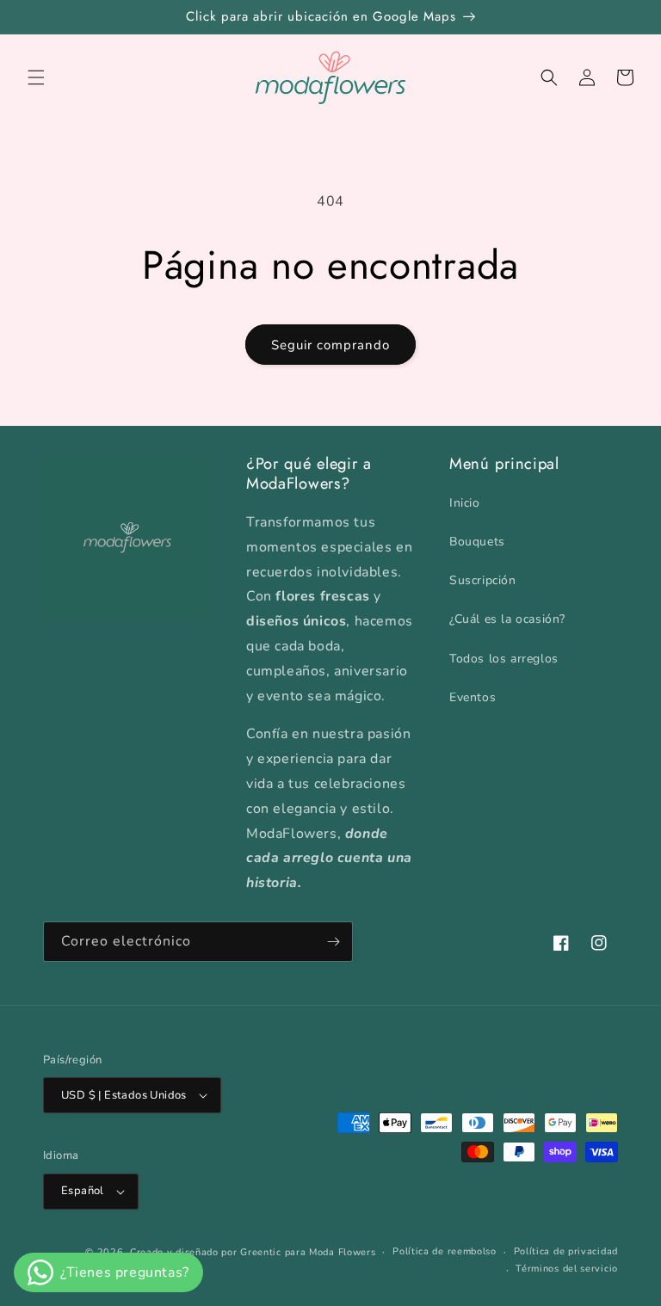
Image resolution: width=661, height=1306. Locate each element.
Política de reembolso (444, 1251)
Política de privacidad (566, 1251)
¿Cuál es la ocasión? (507, 619)
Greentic (260, 1252)
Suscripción (482, 580)
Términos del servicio (567, 1268)
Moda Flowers (342, 1252)
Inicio (464, 503)
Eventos (472, 697)
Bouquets (477, 541)
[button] (36, 77)
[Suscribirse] (333, 941)
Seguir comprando (330, 345)
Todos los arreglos (504, 658)
